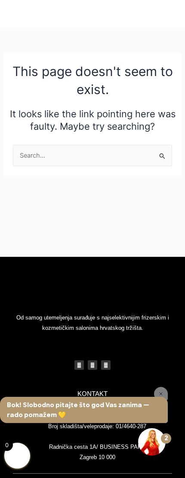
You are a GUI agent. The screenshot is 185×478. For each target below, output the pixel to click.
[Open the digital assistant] (152, 442)
